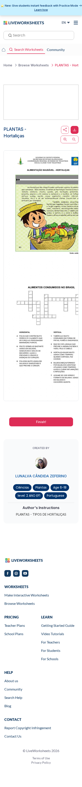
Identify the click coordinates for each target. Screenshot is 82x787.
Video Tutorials (52, 634)
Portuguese (55, 495)
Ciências (22, 487)
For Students (50, 650)
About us (11, 681)
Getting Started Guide (57, 625)
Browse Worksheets (19, 603)
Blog (7, 706)
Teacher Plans (14, 625)
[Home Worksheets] (3, 49)
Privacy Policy (41, 762)
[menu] (76, 22)
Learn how (41, 9)
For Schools (49, 659)
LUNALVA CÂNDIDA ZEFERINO (41, 476)
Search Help (13, 697)
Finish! (41, 422)
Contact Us (12, 736)
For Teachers (50, 642)
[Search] (8, 35)
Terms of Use (41, 758)
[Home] (23, 22)
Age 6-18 (59, 487)
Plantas (41, 487)
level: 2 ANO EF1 (29, 495)
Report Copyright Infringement (27, 728)
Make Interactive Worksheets (26, 595)
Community (13, 689)
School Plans (13, 634)
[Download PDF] (75, 130)
